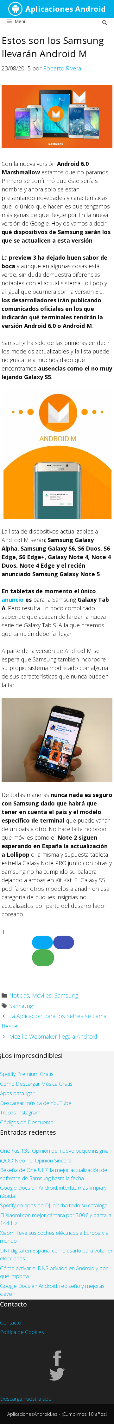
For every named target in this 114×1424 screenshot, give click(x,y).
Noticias (19, 995)
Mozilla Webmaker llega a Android (53, 1036)
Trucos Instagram (20, 1112)
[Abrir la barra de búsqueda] (104, 22)
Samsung (66, 995)
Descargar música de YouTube (36, 1103)
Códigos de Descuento (27, 1122)
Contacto (10, 1322)
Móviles (42, 995)
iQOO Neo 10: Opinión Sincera (35, 1160)
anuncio (13, 599)
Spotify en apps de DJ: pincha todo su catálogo (54, 1205)
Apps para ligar (17, 1093)
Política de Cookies (22, 1332)
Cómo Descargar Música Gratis (36, 1083)
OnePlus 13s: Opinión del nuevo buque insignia (54, 1150)
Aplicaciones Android (65, 8)
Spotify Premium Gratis (27, 1073)
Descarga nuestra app (26, 1398)
